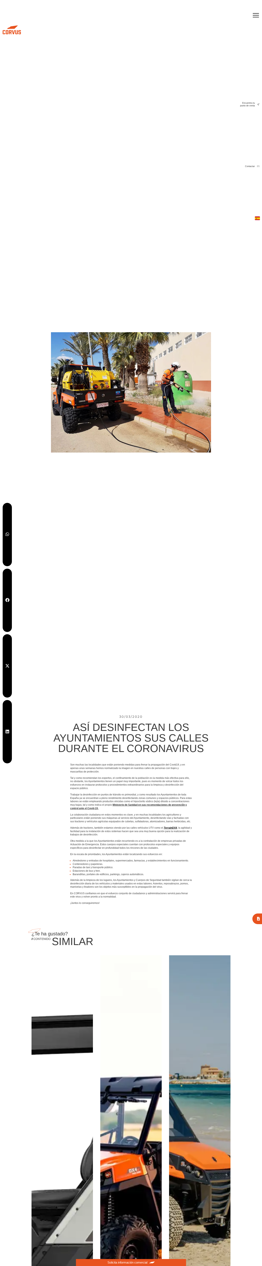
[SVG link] (12, 29)
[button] (7, 534)
